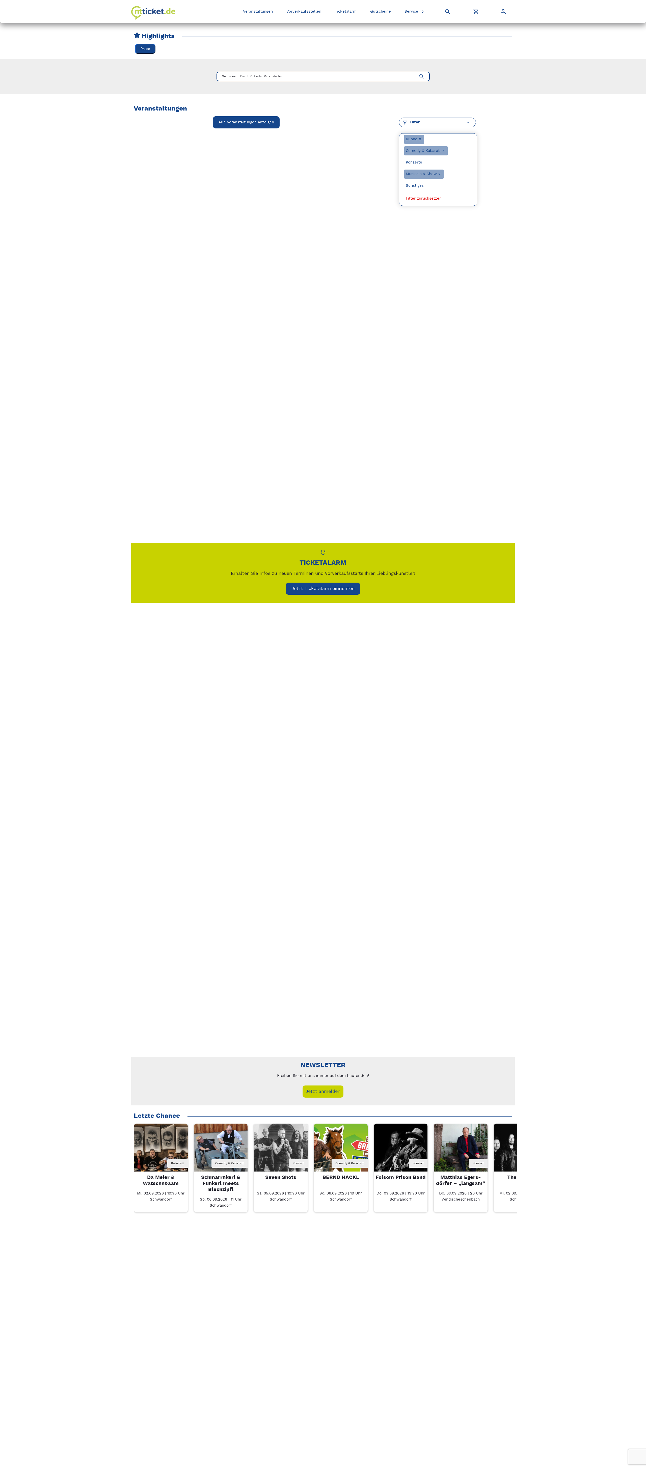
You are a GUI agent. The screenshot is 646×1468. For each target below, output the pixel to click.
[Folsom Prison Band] (401, 1150)
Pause (145, 49)
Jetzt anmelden (323, 1091)
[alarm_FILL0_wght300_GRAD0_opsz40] (323, 552)
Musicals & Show (421, 174)
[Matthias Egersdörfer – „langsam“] (461, 1150)
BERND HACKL (340, 1177)
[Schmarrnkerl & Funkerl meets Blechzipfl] (221, 1150)
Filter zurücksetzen (424, 198)
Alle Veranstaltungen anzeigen (246, 122)
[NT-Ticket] (153, 13)
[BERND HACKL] (341, 1150)
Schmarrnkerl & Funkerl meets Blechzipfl (220, 1183)
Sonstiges (415, 185)
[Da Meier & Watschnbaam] (161, 1150)
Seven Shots (280, 1177)
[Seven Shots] (281, 1150)
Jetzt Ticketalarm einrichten (323, 588)
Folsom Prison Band (401, 1177)
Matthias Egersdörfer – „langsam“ (460, 1180)
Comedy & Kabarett (423, 150)
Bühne (411, 139)
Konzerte (414, 162)
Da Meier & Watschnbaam (161, 1180)
